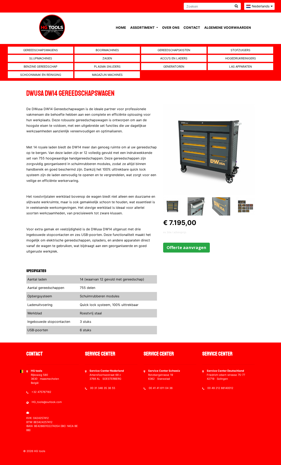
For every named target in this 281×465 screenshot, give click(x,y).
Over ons (170, 27)
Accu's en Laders (173, 58)
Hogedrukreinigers (240, 58)
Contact (191, 27)
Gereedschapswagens (40, 50)
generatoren (173, 66)
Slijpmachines (40, 58)
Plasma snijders (107, 66)
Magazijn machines (107, 74)
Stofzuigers (240, 50)
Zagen (107, 58)
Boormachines (107, 50)
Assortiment (143, 27)
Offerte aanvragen (186, 247)
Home (121, 27)
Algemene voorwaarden (227, 27)
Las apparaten (240, 66)
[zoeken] (236, 6)
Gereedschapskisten (174, 50)
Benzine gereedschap (40, 66)
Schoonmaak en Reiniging (40, 74)
